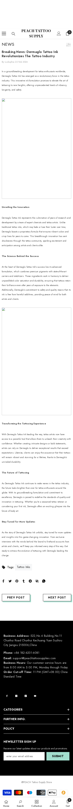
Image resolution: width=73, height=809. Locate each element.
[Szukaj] (13, 34)
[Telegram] (30, 581)
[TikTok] (25, 696)
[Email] (37, 581)
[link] (20, 803)
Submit (58, 756)
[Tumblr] (23, 581)
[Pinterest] (16, 581)
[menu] (4, 33)
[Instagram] (16, 696)
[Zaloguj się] (59, 33)
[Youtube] (35, 696)
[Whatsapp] (43, 581)
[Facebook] (3, 581)
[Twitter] (10, 581)
